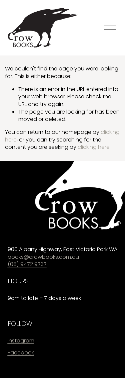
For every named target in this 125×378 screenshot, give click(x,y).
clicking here (94, 147)
